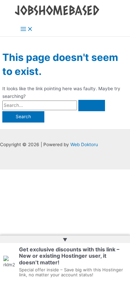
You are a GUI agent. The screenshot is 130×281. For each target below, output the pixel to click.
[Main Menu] (27, 29)
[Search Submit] (91, 105)
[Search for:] (53, 105)
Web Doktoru (84, 144)
